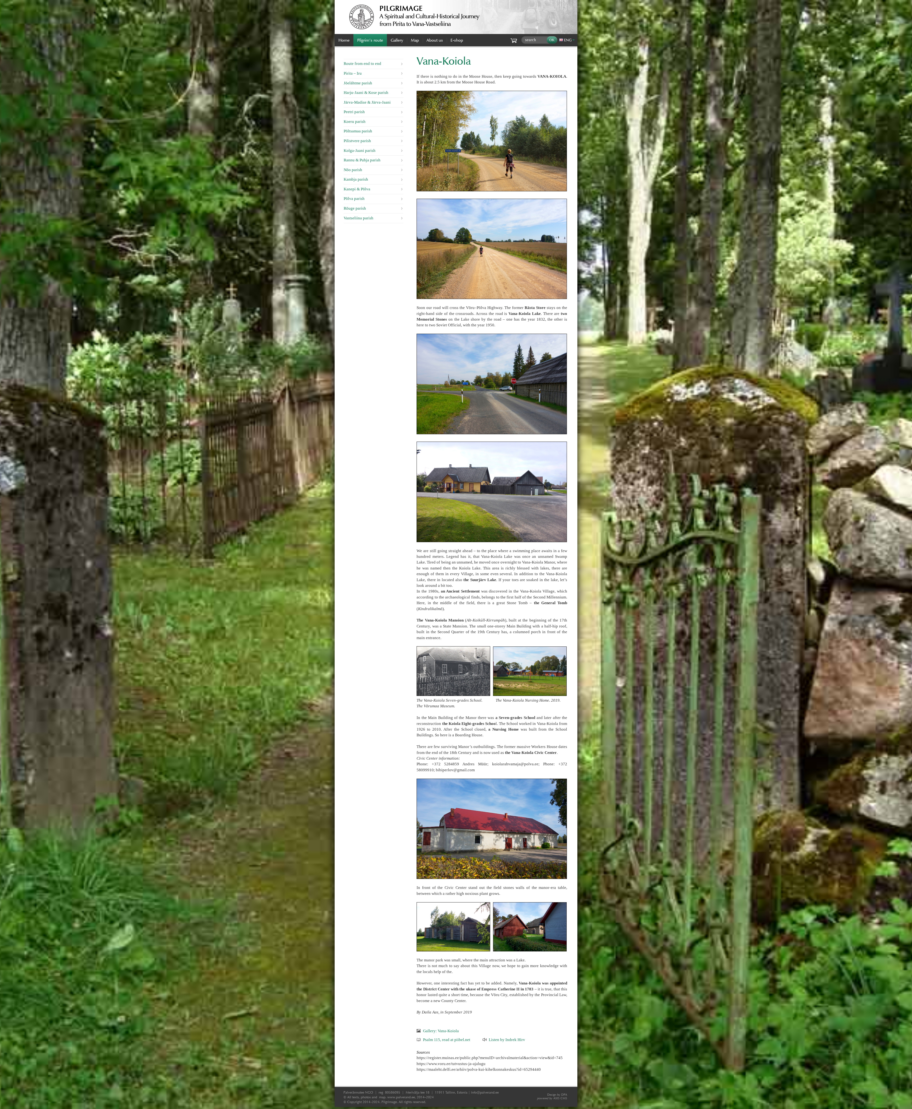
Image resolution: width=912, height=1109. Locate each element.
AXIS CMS (552, 1098)
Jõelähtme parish (358, 83)
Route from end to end (362, 63)
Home (344, 40)
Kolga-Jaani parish (359, 150)
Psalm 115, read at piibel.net (446, 1039)
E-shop (457, 40)
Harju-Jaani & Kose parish (366, 92)
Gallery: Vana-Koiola (441, 1030)
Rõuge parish (355, 208)
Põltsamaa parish (358, 131)
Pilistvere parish (357, 141)
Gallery (397, 40)
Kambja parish (356, 179)
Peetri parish (354, 112)
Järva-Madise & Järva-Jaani (367, 102)
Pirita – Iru (353, 73)
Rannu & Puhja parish (362, 160)
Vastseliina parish (358, 218)
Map (415, 40)
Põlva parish (354, 198)
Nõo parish (353, 170)
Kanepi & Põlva (357, 189)
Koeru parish (355, 121)
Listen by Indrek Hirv (507, 1039)
